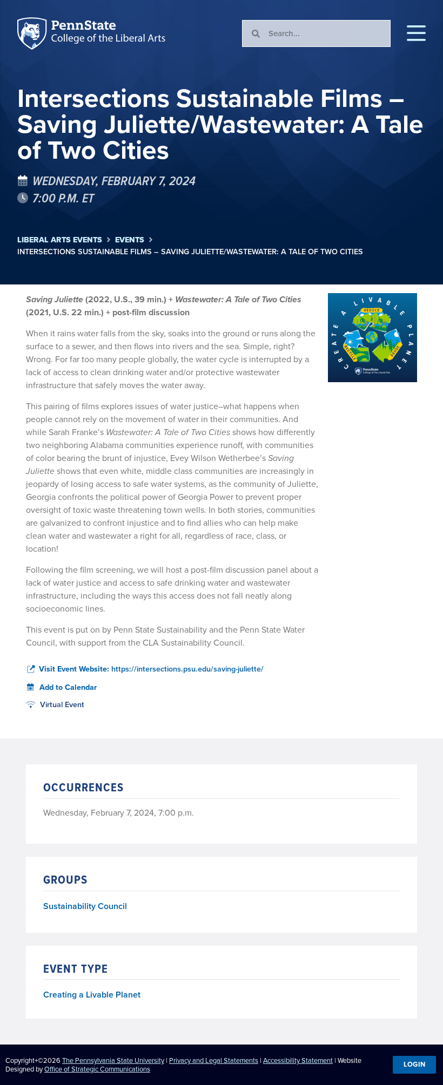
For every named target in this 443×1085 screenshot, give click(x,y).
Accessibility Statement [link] (298, 1060)
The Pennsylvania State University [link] (113, 1060)
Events (129, 240)
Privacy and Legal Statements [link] (213, 1060)
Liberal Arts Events (59, 240)
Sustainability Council (85, 906)
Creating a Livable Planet (91, 994)
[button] (416, 33)
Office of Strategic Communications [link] (97, 1069)
